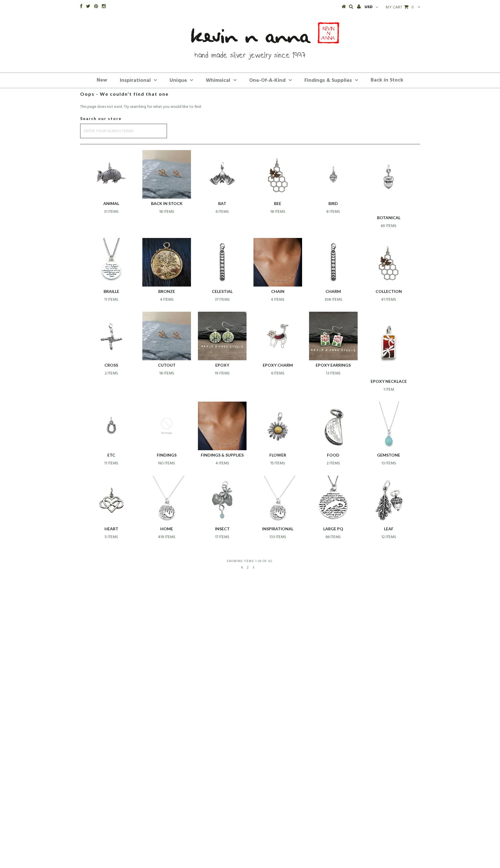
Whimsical (218, 80)
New (102, 80)
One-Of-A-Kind (267, 80)
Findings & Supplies (328, 80)
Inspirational (135, 80)
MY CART (400, 7)
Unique (178, 80)
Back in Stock (387, 80)
